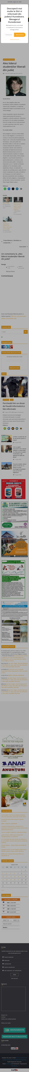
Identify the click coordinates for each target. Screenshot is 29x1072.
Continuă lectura (14, 39)
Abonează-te (20, 35)
